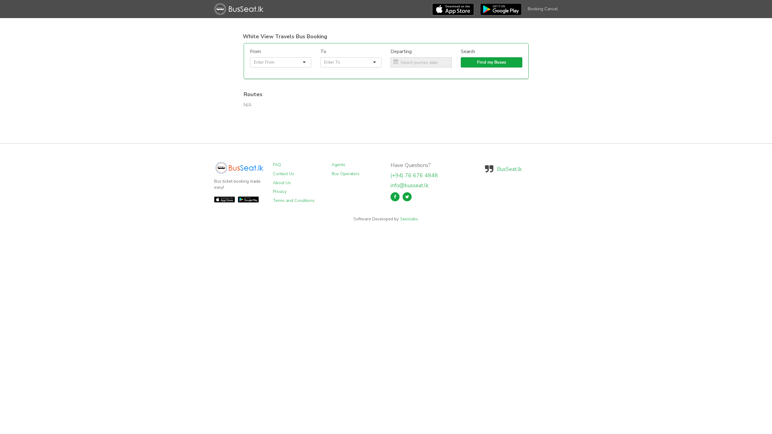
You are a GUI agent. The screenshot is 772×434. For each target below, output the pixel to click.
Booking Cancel (543, 9)
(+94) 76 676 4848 (414, 175)
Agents (338, 165)
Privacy (279, 191)
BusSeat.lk (509, 169)
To (323, 51)
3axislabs (409, 219)
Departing (401, 51)
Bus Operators (345, 174)
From (255, 51)
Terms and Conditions (294, 200)
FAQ (277, 165)
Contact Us (283, 174)
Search (468, 51)
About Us (282, 183)
